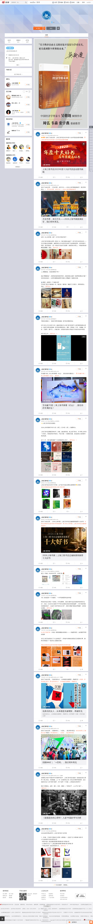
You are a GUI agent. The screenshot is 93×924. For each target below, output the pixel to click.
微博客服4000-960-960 (7, 904)
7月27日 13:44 (44, 630)
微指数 (10, 897)
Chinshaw (28, 163)
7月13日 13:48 (44, 831)
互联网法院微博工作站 (86, 904)
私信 (51, 28)
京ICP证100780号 (5, 908)
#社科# (64, 645)
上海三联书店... (15, 123)
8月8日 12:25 (44, 421)
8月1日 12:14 (44, 571)
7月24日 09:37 (44, 775)
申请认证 (43, 893)
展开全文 (56, 247)
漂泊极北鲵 (22, 151)
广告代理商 (51, 897)
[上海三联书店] (38, 136)
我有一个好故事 (16, 151)
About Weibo (29, 904)
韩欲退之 (8, 163)
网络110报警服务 (43, 916)
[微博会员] (51, 133)
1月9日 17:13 (44, 135)
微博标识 (43, 897)
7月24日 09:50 (44, 728)
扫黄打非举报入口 (84, 916)
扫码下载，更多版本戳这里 (32, 894)
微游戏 (4, 897)
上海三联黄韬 (15, 83)
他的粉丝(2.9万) (10, 155)
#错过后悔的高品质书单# (48, 487)
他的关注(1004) (10, 143)
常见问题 (62, 893)
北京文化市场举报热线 (54, 916)
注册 (78, 2)
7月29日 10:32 (44, 595)
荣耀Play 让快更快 (54, 421)
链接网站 (51, 893)
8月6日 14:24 (44, 483)
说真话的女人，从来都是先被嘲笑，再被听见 (63, 681)
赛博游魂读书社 (29, 151)
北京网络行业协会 (74, 916)
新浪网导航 (42, 904)
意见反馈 (17, 904)
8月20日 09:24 (44, 185)
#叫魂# (68, 645)
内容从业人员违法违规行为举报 (30, 916)
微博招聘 (36, 904)
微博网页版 (53, 235)
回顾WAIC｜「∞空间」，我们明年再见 (62, 733)
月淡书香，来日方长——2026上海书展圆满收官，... (62, 189)
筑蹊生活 (14, 130)
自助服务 (62, 895)
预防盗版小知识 (15, 95)
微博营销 (51, 895)
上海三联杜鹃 (15, 110)
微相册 (10, 895)
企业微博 (43, 895)
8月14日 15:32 (44, 235)
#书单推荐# (58, 523)
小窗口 (83, 337)
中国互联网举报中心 (5, 916)
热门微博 (5, 893)
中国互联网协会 (65, 916)
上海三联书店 (45, 133)
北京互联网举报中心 (16, 916)
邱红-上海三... (15, 103)
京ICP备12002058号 (16, 908)
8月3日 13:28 (44, 519)
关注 (38, 28)
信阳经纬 (15, 163)
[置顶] (43, 137)
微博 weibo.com (54, 135)
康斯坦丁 (8, 151)
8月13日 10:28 (44, 319)
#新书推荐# (58, 645)
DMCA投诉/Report (74, 904)
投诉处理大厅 (65, 904)
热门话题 (11, 893)
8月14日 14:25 (44, 269)
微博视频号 (53, 319)
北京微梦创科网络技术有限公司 (73, 920)
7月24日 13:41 (44, 677)
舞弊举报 (22, 904)
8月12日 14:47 (44, 371)
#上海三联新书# (60, 487)
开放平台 (43, 899)
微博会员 (5, 895)
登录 (83, 2)
